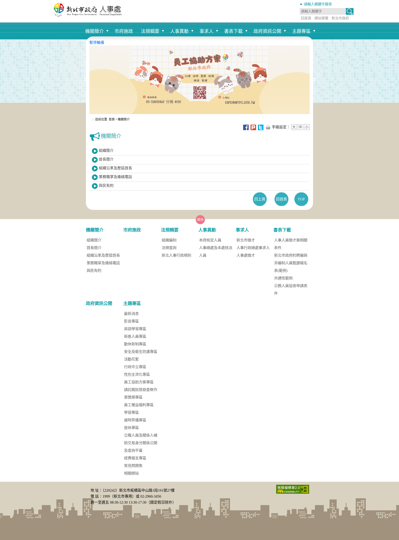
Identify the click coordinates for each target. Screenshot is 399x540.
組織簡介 (106, 151)
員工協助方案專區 (139, 382)
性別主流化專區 (137, 374)
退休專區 (131, 428)
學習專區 (131, 412)
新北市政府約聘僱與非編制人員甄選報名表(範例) (290, 263)
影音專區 (131, 321)
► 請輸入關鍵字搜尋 (316, 4)
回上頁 (259, 199)
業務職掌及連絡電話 (115, 177)
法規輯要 (150, 31)
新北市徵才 (245, 240)
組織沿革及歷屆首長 (115, 168)
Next (313, 79)
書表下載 (233, 31)
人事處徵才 (245, 255)
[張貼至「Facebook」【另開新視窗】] (246, 127)
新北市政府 (340, 18)
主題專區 (301, 31)
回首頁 (306, 18)
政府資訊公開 (267, 31)
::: (93, 119)
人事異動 (179, 31)
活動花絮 (131, 359)
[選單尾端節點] (318, 25)
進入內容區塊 (11, 3)
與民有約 (106, 186)
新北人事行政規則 (176, 255)
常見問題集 (133, 466)
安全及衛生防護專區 (140, 351)
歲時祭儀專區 (135, 420)
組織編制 (169, 240)
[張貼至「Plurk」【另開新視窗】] (253, 127)
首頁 (111, 119)
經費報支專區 (135, 458)
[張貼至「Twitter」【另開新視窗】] (260, 127)
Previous (86, 79)
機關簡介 (94, 31)
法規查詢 (169, 248)
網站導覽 (321, 18)
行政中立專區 (135, 367)
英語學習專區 (135, 329)
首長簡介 (106, 159)
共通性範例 (283, 278)
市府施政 (124, 31)
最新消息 (131, 313)
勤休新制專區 (135, 344)
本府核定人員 (210, 240)
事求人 (206, 31)
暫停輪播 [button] (96, 42)
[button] (350, 12)
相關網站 (131, 473)
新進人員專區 (135, 336)
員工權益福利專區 (139, 405)
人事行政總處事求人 (253, 248)
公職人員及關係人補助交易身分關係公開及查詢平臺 (140, 443)
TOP (301, 199)
